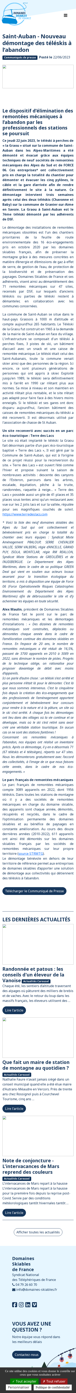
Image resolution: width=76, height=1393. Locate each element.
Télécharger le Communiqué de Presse (34, 891)
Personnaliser (18, 1387)
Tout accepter (25, 1381)
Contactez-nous (27, 1354)
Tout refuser (55, 1381)
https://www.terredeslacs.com (24, 514)
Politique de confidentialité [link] (53, 1387)
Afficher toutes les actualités (38, 1232)
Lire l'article (14, 1010)
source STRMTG (30, 853)
